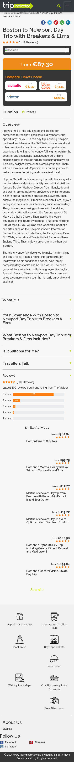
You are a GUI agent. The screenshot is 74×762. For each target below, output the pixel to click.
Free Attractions (54, 708)
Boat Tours (19, 647)
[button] (8, 50)
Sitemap (7, 729)
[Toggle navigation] (67, 5)
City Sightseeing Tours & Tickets (54, 688)
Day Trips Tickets (54, 647)
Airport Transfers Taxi (19, 624)
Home (6, 13)
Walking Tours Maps (19, 686)
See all (36, 590)
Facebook (11, 743)
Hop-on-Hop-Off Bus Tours (54, 626)
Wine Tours (54, 666)
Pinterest (40, 743)
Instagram (10, 747)
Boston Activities (19, 13)
